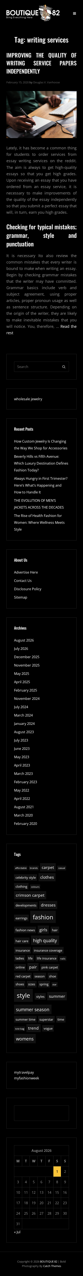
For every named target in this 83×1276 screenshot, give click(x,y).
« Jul (17, 1232)
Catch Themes (52, 1266)
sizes (31, 984)
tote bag (19, 1028)
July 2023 (21, 740)
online (20, 967)
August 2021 (24, 807)
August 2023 (24, 732)
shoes (20, 984)
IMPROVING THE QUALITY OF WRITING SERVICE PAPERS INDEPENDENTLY (41, 63)
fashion (43, 917)
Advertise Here (26, 572)
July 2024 (21, 707)
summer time (25, 1019)
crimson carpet (30, 895)
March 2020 (23, 815)
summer (57, 996)
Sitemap (20, 597)
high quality (45, 940)
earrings (21, 918)
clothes (47, 877)
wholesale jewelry (28, 399)
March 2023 (23, 773)
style (23, 995)
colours (35, 886)
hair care (22, 941)
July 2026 (21, 648)
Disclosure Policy (27, 589)
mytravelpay (24, 1072)
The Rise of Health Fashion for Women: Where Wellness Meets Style (39, 522)
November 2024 (27, 698)
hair (55, 930)
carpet (48, 867)
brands (34, 868)
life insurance (46, 958)
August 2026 (24, 640)
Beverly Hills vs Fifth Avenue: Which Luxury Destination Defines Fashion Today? (41, 463)
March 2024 (23, 715)
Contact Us (23, 580)
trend (33, 1028)
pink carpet (50, 967)
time (60, 1019)
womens (25, 1039)
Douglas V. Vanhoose (46, 82)
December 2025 (26, 657)
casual (61, 868)
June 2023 (22, 748)
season (39, 976)
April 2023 (22, 765)
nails (62, 958)
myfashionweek (26, 1078)
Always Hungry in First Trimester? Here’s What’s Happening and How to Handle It (40, 485)
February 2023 (25, 782)
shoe (52, 976)
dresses (48, 905)
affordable (21, 868)
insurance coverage (48, 950)
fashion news (25, 930)
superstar (46, 1019)
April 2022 (22, 798)
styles (40, 996)
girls (43, 929)
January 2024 (24, 723)
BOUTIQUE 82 (48, 1261)
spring (44, 984)
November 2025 (27, 665)
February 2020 (25, 823)
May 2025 (21, 673)
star (54, 984)
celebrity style (26, 877)
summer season (32, 1009)
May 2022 (21, 790)
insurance (23, 950)
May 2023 (21, 757)
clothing (21, 886)
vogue (48, 1028)
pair (33, 967)
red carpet (23, 976)
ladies (20, 958)
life (30, 958)
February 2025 (25, 690)
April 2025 (22, 682)
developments (26, 905)
